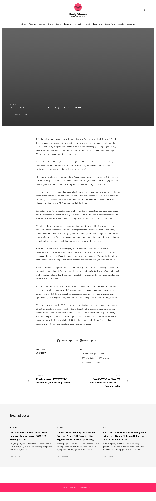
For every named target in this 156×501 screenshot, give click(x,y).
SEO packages (104, 358)
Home (23, 24)
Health (50, 24)
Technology (68, 24)
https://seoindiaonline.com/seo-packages (87, 177)
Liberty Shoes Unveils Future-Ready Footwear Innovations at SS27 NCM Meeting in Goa (29, 436)
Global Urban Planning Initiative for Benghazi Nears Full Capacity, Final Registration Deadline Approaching (76, 436)
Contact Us (131, 24)
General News (110, 24)
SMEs (97, 363)
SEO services (86, 363)
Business (42, 24)
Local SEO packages (89, 354)
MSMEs (103, 354)
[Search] (144, 10)
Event (88, 24)
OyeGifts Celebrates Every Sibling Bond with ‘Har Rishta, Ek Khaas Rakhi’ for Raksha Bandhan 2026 (124, 436)
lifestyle (121, 24)
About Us (32, 24)
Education (78, 24)
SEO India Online (88, 358)
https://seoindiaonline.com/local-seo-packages (67, 211)
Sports (58, 24)
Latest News (97, 24)
